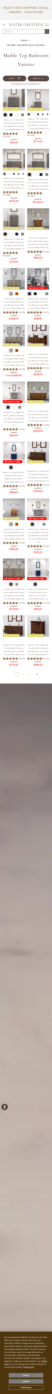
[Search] (47, 31)
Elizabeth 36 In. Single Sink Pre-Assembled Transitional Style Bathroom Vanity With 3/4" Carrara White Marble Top (14, 418)
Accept (26, 1375)
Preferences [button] (28, 1367)
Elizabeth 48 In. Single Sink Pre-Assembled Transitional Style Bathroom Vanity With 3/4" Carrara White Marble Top (38, 535)
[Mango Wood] (17, 294)
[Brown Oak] (11, 584)
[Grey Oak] (11, 294)
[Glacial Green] (42, 114)
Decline (26, 1381)
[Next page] (34, 674)
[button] (5, 24)
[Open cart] (46, 24)
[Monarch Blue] (5, 115)
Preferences (26, 1388)
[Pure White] (17, 115)
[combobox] (24, 31)
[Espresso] (11, 115)
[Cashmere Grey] (22, 115)
